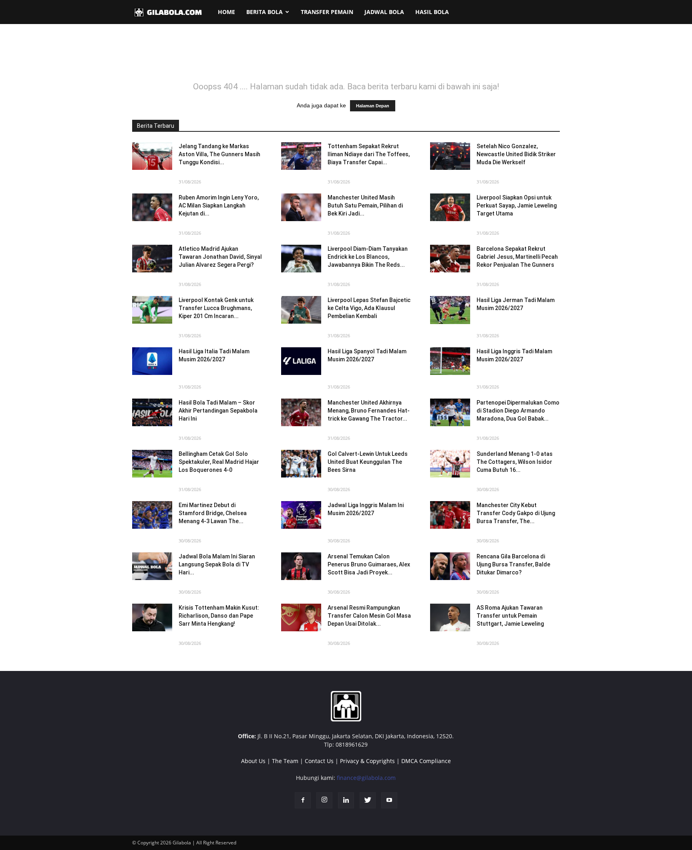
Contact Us (319, 761)
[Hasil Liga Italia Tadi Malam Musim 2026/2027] (152, 361)
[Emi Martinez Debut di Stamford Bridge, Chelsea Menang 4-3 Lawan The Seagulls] (152, 515)
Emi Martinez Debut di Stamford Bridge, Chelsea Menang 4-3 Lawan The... (213, 513)
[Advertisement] (346, 58)
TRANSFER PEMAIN (327, 12)
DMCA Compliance (426, 761)
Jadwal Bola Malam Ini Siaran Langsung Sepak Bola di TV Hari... (217, 564)
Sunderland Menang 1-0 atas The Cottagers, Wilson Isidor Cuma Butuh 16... (515, 462)
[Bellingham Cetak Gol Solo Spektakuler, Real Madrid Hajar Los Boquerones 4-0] (152, 463)
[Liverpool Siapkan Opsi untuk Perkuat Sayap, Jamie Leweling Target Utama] (450, 207)
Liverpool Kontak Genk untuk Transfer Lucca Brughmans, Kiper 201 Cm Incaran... (216, 308)
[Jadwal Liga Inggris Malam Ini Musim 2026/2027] (301, 515)
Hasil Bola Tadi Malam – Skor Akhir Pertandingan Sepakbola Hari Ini (218, 410)
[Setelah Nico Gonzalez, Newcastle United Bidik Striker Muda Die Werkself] (450, 156)
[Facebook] (303, 800)
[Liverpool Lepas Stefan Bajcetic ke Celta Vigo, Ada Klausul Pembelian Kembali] (301, 310)
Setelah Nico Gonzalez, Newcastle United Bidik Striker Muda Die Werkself (516, 154)
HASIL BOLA (432, 12)
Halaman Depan (372, 105)
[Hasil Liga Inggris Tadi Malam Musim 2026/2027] (450, 361)
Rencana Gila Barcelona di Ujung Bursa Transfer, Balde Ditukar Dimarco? (513, 564)
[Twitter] (368, 800)
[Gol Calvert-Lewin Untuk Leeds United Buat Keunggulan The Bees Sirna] (301, 463)
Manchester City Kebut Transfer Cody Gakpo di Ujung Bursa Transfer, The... (516, 513)
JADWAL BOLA (384, 12)
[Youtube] (389, 800)
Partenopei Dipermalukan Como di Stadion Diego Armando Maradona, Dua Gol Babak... (518, 410)
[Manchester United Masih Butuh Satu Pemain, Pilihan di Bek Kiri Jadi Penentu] (301, 207)
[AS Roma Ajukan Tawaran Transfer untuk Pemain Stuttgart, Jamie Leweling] (450, 617)
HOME (226, 12)
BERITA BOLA (264, 12)
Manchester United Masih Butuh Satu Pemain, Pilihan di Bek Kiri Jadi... (365, 205)
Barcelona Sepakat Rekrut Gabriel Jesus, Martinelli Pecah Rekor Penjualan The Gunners (517, 257)
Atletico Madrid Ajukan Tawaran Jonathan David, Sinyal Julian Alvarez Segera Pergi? (220, 257)
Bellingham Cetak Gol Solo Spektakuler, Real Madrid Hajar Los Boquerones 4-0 (219, 462)
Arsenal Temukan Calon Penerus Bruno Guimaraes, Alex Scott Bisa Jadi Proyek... (369, 564)
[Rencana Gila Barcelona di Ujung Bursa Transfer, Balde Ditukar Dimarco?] (450, 566)
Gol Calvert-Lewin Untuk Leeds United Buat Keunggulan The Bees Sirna (368, 462)
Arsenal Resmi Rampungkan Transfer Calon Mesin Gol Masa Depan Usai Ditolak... (369, 615)
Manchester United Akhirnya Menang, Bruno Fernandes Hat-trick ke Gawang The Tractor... (369, 410)
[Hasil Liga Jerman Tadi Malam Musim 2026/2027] (450, 310)
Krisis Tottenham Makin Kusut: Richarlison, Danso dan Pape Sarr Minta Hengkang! (219, 615)
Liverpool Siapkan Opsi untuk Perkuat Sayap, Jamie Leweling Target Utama (517, 205)
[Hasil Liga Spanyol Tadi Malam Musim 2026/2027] (301, 361)
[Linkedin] (346, 800)
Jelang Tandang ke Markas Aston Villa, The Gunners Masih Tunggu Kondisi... (219, 154)
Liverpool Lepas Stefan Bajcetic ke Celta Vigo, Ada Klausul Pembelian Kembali (369, 308)
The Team (285, 761)
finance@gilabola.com (366, 778)
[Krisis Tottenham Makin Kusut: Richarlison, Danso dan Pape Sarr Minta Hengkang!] (152, 617)
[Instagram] (324, 800)
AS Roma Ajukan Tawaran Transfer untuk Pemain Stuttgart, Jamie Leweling (510, 615)
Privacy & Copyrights (367, 761)
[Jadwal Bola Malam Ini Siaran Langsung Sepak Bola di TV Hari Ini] (152, 566)
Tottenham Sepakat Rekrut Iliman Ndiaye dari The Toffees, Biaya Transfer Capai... (369, 154)
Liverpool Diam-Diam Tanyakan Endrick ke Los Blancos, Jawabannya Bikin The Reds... (368, 257)
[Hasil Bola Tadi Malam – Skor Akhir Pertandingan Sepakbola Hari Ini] (152, 412)
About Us (253, 761)
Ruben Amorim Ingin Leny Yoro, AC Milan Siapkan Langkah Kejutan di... (219, 205)
